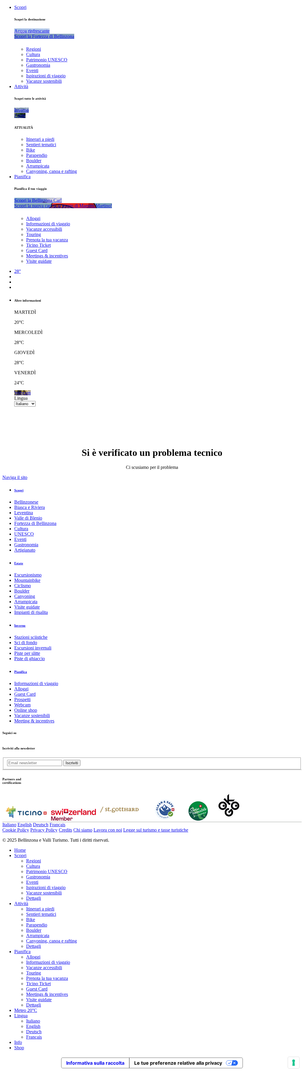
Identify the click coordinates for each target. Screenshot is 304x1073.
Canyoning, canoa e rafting (51, 171)
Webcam (22, 704)
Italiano (9, 824)
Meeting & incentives (34, 720)
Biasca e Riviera (29, 507)
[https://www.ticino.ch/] (26, 819)
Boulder (33, 160)
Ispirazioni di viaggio (46, 75)
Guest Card (37, 250)
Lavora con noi (108, 829)
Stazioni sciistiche (31, 637)
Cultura (33, 54)
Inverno (20, 625)
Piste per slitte (27, 653)
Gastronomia (38, 65)
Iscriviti (72, 763)
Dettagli (33, 898)
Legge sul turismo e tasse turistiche (155, 829)
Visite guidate (39, 261)
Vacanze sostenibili (44, 81)
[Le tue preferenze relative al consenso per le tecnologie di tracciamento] (293, 1062)
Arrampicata (37, 165)
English (25, 824)
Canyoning (24, 596)
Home (20, 850)
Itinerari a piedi (40, 139)
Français (57, 824)
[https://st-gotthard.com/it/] (119, 819)
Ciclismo (22, 585)
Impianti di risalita (31, 612)
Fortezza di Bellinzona (35, 523)
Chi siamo (82, 829)
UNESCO (24, 533)
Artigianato (24, 550)
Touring (33, 234)
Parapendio (36, 155)
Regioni (33, 49)
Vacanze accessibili (44, 229)
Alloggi (33, 218)
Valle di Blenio (28, 517)
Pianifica (22, 176)
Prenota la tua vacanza (47, 239)
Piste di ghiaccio (29, 658)
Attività (21, 86)
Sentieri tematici (41, 144)
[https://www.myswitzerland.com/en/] (73, 819)
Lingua (21, 398)
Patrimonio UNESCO (46, 59)
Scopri (20, 7)
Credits (65, 829)
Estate (18, 563)
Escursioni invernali (32, 647)
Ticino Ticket (38, 245)
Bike (30, 149)
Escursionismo (28, 574)
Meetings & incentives (47, 255)
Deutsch (40, 824)
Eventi (32, 70)
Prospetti (22, 699)
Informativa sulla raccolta (95, 1063)
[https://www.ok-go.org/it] (229, 819)
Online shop (25, 710)
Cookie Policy (15, 829)
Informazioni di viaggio (48, 223)
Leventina (23, 512)
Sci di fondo (25, 642)
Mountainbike (27, 580)
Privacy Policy (44, 829)
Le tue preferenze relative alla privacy (178, 1063)
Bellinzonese (26, 501)
